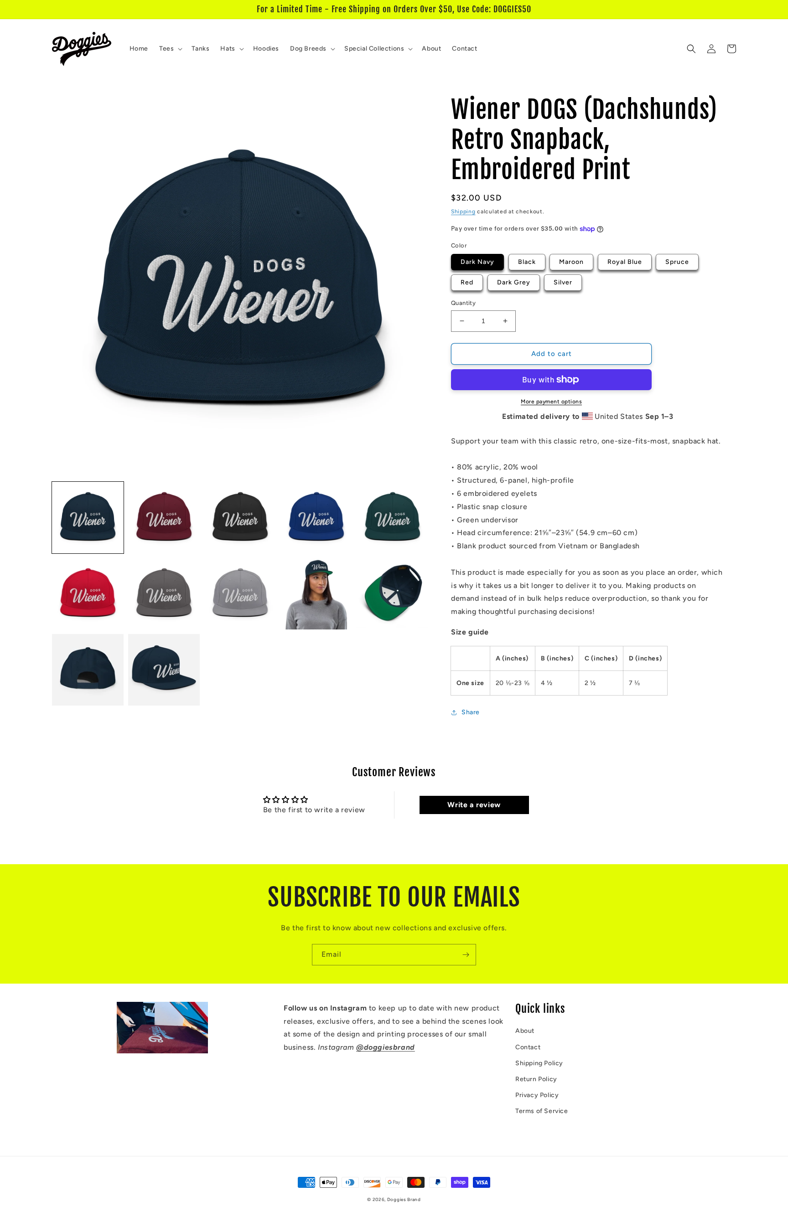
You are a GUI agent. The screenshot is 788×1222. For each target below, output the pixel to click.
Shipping (463, 211)
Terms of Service (541, 1111)
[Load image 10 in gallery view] (392, 593)
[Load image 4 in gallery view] (316, 517)
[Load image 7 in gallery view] (164, 593)
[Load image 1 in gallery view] (88, 517)
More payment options (551, 401)
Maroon (571, 262)
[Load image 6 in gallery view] (88, 593)
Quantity (463, 302)
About (524, 1031)
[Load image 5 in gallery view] (392, 517)
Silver (563, 282)
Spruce (677, 262)
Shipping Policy (539, 1063)
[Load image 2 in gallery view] (164, 517)
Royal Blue (624, 262)
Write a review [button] (473, 804)
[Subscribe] (466, 954)
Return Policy (536, 1079)
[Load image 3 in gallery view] (240, 517)
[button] (170, 48)
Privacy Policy (537, 1095)
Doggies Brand (404, 1199)
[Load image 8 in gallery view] (240, 593)
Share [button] (470, 712)
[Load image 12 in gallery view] (164, 670)
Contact (527, 1047)
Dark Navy (477, 262)
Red (467, 282)
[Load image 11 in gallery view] (88, 670)
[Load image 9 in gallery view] (316, 593)
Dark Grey (513, 282)
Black (527, 262)
